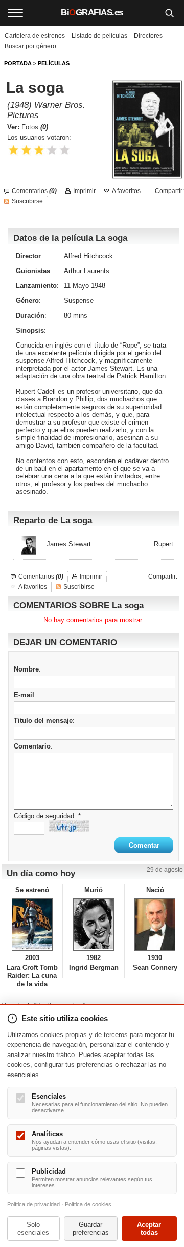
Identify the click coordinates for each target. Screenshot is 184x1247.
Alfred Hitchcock (88, 256)
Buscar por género (30, 46)
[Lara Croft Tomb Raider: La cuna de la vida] (32, 924)
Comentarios (34, 191)
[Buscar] (169, 13)
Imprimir (84, 191)
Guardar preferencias (91, 1228)
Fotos (34, 127)
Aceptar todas (149, 1228)
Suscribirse (27, 201)
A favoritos (126, 191)
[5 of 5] (64, 150)
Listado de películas (99, 36)
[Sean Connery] (155, 924)
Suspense (79, 300)
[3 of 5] (39, 150)
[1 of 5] (13, 150)
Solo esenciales (33, 1228)
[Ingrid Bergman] (93, 924)
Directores (148, 36)
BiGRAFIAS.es (92, 12)
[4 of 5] (51, 150)
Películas (54, 63)
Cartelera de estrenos (35, 36)
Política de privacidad (33, 1204)
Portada (18, 63)
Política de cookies (88, 1204)
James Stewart (69, 544)
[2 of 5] (26, 150)
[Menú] (15, 13)
